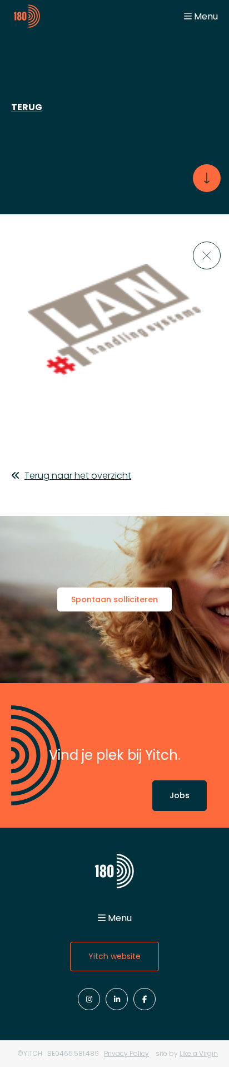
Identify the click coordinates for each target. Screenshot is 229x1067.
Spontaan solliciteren (114, 599)
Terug (26, 107)
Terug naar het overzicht (77, 475)
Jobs (180, 795)
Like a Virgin (199, 1053)
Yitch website (114, 956)
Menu (206, 16)
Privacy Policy (126, 1053)
